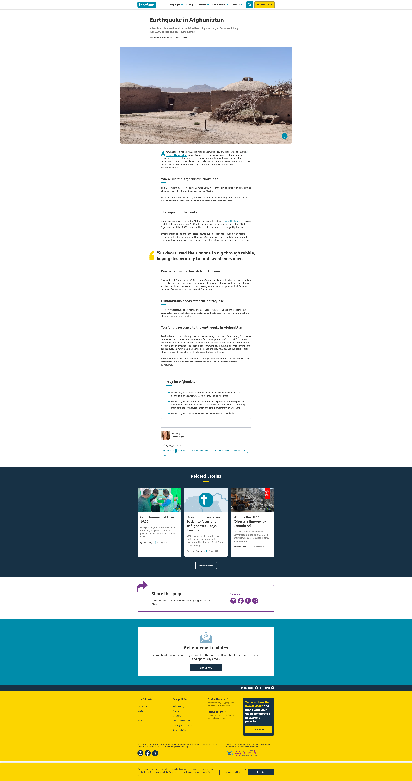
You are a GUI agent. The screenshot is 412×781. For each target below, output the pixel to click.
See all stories (206, 565)
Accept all (261, 772)
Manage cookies (233, 772)
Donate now (258, 729)
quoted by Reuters (232, 221)
